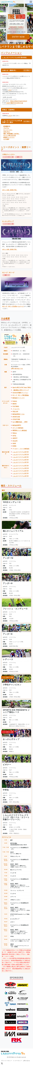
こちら (9, 90)
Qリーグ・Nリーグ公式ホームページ (13, 306)
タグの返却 (6, 139)
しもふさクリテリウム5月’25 (20, 459)
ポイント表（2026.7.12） (9, 190)
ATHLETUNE (16, 419)
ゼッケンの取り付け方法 (9, 135)
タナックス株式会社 (17, 428)
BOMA (14, 446)
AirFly (14, 435)
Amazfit (14, 441)
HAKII (14, 443)
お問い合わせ (26, 1060)
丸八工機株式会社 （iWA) (19, 422)
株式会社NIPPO (16, 425)
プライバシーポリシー (6, 1060)
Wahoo (14, 433)
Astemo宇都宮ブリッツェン (20, 392)
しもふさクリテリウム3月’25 (20, 462)
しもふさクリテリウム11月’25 (20, 454)
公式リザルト (6, 131)
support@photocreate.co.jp (14, 102)
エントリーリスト (7, 130)
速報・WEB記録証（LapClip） (11, 133)
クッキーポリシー (17, 1060)
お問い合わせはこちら (17, 368)
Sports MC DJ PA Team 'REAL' (21, 387)
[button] (16, 505)
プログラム (6, 128)
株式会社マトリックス (18, 398)
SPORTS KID (16, 417)
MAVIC (14, 403)
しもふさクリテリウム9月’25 (20, 457)
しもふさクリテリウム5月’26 (20, 452)
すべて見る (26, 70)
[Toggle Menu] (31, 2)
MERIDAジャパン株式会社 (19, 430)
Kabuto (14, 401)
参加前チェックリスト (9, 137)
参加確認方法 (6, 126)
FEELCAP (15, 411)
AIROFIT (14, 438)
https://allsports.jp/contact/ (18, 101)
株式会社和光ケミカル (18, 414)
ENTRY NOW (18, 37)
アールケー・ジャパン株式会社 (20, 448)
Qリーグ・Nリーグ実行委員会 (20, 395)
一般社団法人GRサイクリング (20, 390)
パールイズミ (16, 409)
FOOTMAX (15, 406)
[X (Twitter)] (2, 1063)
